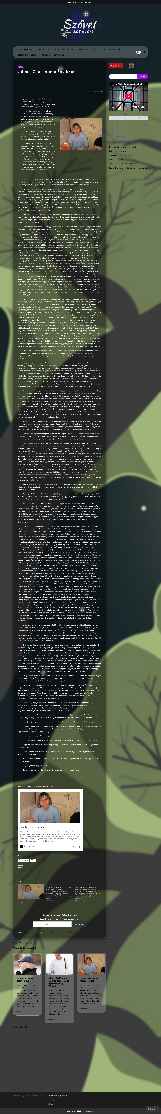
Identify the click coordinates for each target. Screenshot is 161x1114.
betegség (27, 932)
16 (123, 129)
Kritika (41, 49)
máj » (132, 142)
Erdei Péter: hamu (116, 160)
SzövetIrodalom (87, 1111)
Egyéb (111, 49)
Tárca (56, 49)
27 (145, 132)
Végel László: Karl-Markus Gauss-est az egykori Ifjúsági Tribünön (58, 982)
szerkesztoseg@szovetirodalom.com (27, 1096)
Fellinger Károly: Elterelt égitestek (122, 155)
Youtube (90, 2)
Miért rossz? (122, 49)
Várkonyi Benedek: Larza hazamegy (123, 164)
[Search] (144, 52)
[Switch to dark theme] (138, 52)
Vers (17, 49)
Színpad (102, 49)
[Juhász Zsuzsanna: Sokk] (31, 891)
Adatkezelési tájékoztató (57, 1096)
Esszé (49, 49)
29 (118, 136)
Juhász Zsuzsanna (58, 932)
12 (139, 125)
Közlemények (67, 49)
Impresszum (53, 1100)
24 (129, 132)
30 (123, 136)
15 (117, 129)
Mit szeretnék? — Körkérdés (27, 55)
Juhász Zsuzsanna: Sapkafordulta (89, 979)
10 (128, 125)
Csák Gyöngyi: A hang (117, 151)
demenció (37, 932)
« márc (125, 142)
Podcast (93, 49)
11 (134, 125)
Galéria (24, 49)
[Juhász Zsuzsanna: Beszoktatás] (60, 892)
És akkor (45, 932)
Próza (32, 49)
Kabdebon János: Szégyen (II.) (24, 979)
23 (123, 132)
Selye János (72, 932)
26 (140, 132)
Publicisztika (81, 49)
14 (112, 129)
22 (118, 132)
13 (145, 125)
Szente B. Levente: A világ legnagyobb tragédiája (128, 168)
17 (128, 129)
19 (139, 129)
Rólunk (50, 1104)
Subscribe (79, 924)
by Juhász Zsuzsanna (25, 77)
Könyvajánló (58, 55)
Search (112, 73)
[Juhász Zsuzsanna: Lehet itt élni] (88, 892)
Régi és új (46, 55)
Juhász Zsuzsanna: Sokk (26, 900)
